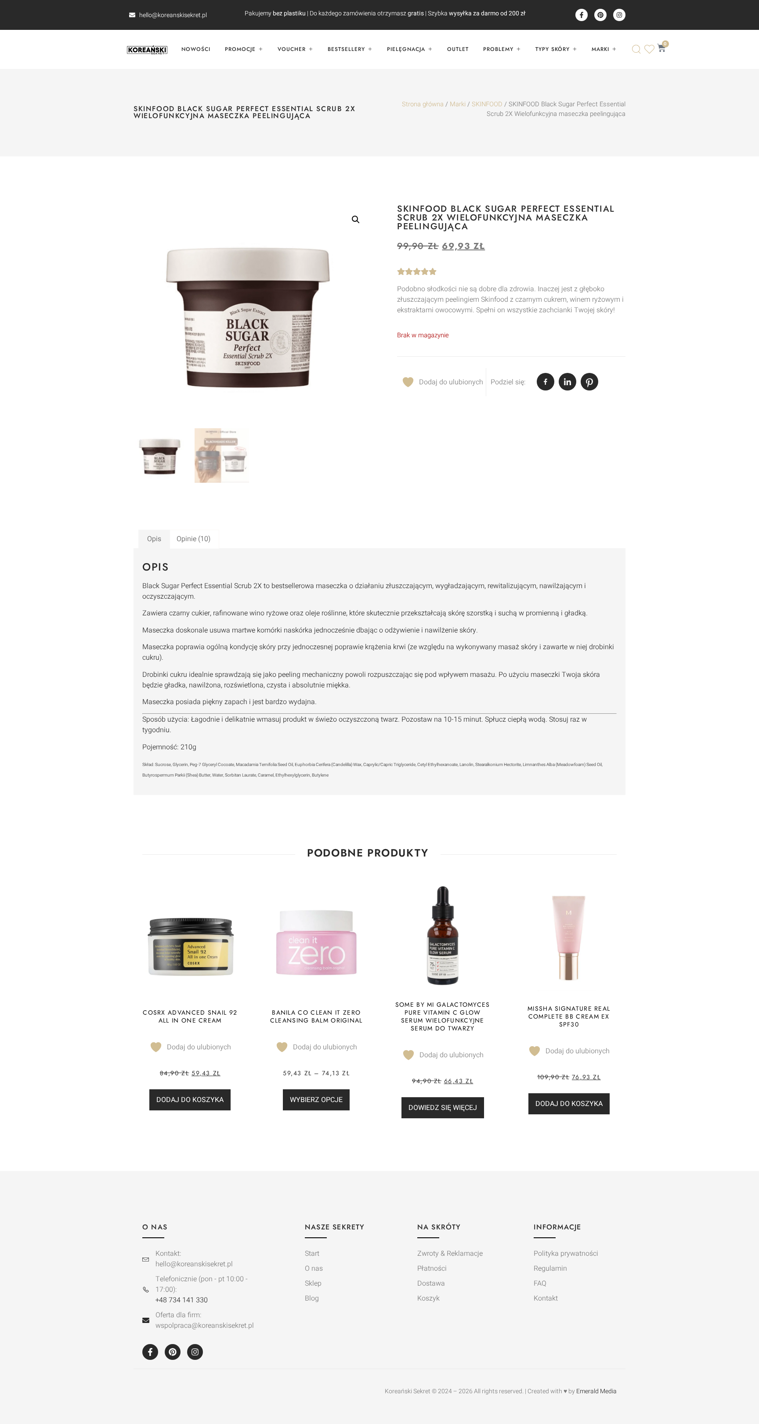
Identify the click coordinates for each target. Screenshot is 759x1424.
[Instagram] (619, 15)
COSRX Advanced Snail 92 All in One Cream (190, 1016)
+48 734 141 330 (181, 1300)
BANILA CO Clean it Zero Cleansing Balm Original (316, 1016)
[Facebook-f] (581, 15)
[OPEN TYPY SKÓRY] (574, 49)
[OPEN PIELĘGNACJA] (430, 49)
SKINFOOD (487, 104)
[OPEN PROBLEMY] (518, 49)
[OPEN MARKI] (614, 49)
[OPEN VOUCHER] (310, 49)
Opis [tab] (154, 539)
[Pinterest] (600, 15)
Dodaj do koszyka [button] (190, 1100)
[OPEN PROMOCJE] (260, 49)
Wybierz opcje (316, 1100)
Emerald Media (596, 1391)
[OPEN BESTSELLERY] (369, 49)
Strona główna (423, 104)
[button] (356, 220)
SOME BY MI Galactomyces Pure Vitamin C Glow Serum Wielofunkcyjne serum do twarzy (442, 1016)
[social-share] (545, 381)
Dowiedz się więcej (442, 1107)
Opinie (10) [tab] (193, 539)
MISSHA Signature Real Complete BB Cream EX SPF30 (569, 1016)
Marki (458, 104)
